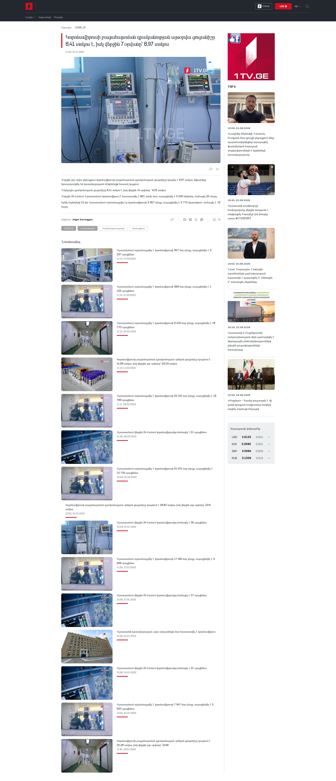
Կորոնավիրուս (138, 228)
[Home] (29, 6)
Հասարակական (87, 228)
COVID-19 (68, 228)
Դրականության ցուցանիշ (113, 228)
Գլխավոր (66, 27)
